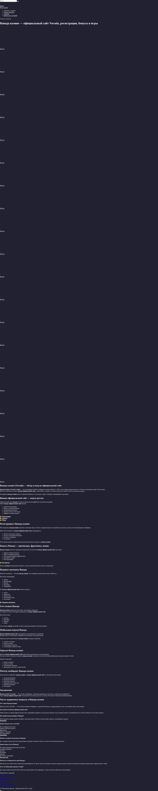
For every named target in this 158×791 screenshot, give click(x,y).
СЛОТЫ (6, 14)
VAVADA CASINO (6, 776)
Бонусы (4, 518)
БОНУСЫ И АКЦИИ (10, 15)
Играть (2, 49)
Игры (4, 520)
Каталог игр (4, 757)
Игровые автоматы (8, 602)
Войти (2, 6)
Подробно (3, 720)
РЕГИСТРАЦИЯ (9, 12)
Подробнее (3, 735)
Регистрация (4, 7)
